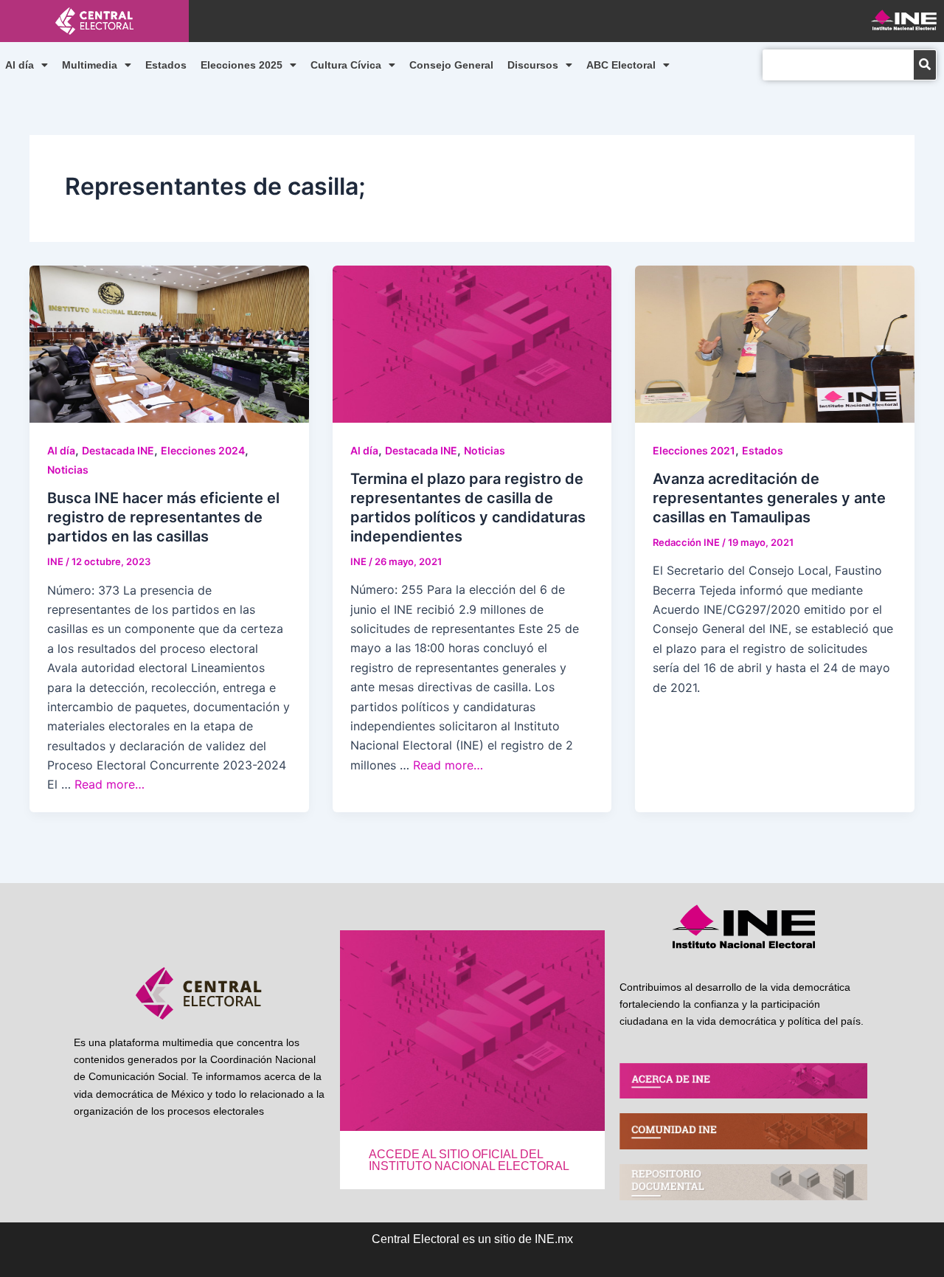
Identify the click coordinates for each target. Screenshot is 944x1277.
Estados (166, 65)
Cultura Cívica (345, 65)
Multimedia (89, 65)
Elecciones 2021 (694, 450)
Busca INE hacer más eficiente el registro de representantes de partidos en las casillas (163, 517)
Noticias (67, 469)
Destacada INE (118, 450)
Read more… (109, 784)
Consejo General (451, 65)
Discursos (532, 65)
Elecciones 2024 (203, 450)
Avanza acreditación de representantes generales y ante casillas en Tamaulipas (769, 498)
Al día (19, 65)
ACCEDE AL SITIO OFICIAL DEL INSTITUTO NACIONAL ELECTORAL (469, 1160)
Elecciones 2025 (241, 65)
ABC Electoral (621, 65)
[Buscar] (925, 65)
